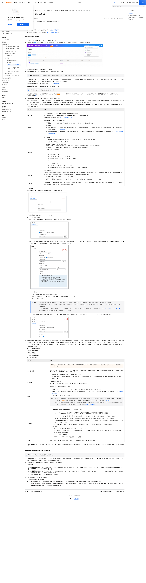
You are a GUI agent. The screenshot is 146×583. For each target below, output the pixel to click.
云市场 (37, 2)
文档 (127, 2)
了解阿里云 (50, 2)
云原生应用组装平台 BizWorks (34, 10)
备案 (130, 2)
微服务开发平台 (50, 10)
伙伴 (41, 2)
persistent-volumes (90, 404)
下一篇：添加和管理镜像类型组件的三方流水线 (111, 491)
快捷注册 (10, 24)
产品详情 (113, 18)
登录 (143, 2)
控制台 (133, 2)
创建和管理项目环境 (56, 30)
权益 (29, 2)
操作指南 (43, 10)
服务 (45, 2)
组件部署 (78, 10)
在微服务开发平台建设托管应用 (61, 10)
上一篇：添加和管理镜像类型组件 (34, 491)
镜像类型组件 (72, 10)
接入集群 (108, 400)
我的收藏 (121, 18)
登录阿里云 (23, 24)
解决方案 (24, 2)
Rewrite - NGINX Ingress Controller (112, 308)
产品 (20, 2)
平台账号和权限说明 (54, 83)
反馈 (77, 498)
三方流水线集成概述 (60, 129)
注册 (137, 2)
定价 (33, 2)
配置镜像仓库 (38, 95)
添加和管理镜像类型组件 (52, 32)
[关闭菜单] (2, 2)
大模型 (15, 2)
